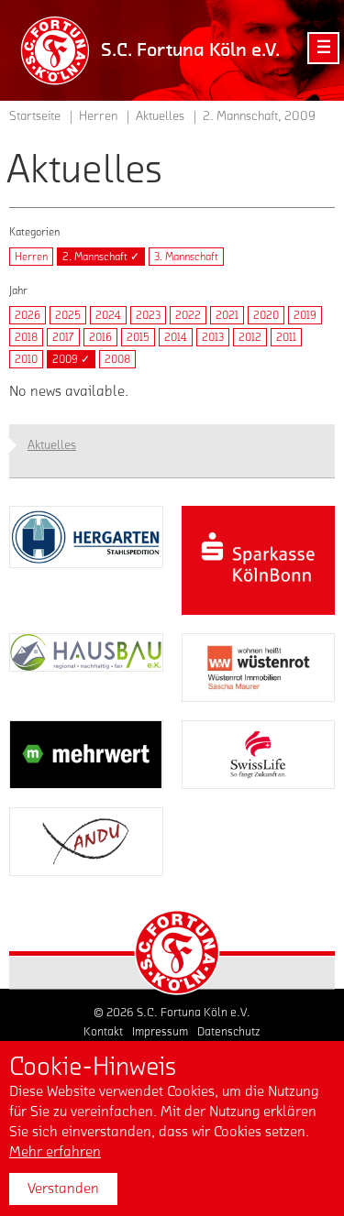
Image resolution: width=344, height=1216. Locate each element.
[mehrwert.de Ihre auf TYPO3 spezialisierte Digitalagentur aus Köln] (86, 754)
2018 (26, 337)
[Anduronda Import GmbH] (86, 841)
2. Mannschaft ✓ (100, 256)
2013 (213, 337)
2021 (227, 315)
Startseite (35, 116)
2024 (108, 315)
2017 (63, 337)
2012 (250, 337)
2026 (27, 315)
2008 (117, 359)
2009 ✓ (71, 359)
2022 (188, 315)
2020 (266, 315)
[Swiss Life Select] (259, 754)
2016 (100, 337)
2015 (138, 337)
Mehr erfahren (55, 1152)
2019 (305, 315)
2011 (286, 337)
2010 (26, 359)
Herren (31, 256)
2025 (68, 315)
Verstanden (63, 1188)
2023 (148, 315)
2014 (175, 337)
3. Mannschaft (186, 256)
